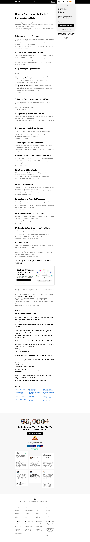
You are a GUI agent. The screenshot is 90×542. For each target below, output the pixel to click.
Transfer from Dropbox (28, 527)
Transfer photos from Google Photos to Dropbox (50, 529)
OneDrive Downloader (38, 530)
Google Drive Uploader (18, 533)
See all (47, 535)
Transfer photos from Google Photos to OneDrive (50, 531)
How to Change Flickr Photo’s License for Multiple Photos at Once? (48, 402)
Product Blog (37, 516)
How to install (48, 509)
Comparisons (27, 513)
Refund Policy (17, 513)
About (16, 509)
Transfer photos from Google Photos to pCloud (50, 533)
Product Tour (37, 510)
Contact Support (17, 514)
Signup (26, 517)
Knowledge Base (48, 516)
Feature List (37, 513)
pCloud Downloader (38, 529)
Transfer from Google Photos (29, 523)
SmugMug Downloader (38, 526)
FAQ (46, 513)
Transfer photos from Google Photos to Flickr (50, 524)
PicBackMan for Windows (29, 510)
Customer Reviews (38, 514)
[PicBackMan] (18, 1)
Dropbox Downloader (38, 527)
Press (16, 516)
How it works (37, 509)
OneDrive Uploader (18, 530)
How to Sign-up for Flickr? (21, 389)
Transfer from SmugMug (29, 526)
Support (16, 517)
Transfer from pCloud (28, 530)
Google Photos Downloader (39, 523)
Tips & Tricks (48, 514)
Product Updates (27, 514)
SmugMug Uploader (18, 526)
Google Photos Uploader (18, 523)
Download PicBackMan (66, 24)
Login (26, 516)
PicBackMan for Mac (28, 509)
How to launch (48, 510)
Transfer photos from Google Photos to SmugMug (50, 526)
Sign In (53, 1)
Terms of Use (17, 510)
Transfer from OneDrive (28, 529)
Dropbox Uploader (18, 527)
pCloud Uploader (17, 529)
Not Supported (37, 517)
